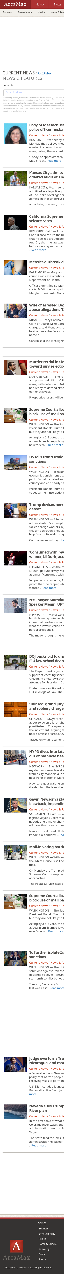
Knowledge (45, 1249)
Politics (43, 1254)
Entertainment (25, 12)
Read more (53, 161)
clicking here (20, 111)
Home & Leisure (48, 1243)
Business (7, 12)
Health (41, 12)
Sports (42, 1259)
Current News (38, 135)
